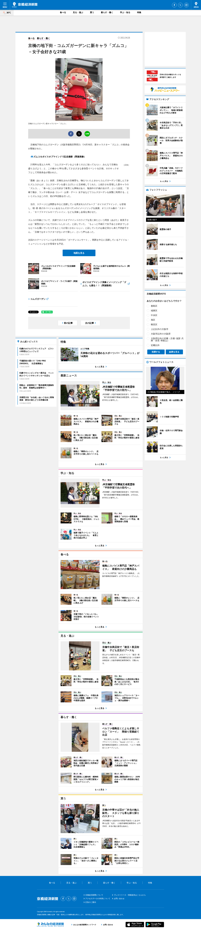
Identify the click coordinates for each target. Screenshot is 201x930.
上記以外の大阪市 (159, 329)
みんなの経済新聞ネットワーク (50, 924)
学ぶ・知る (125, 12)
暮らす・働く (107, 12)
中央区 (154, 315)
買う (92, 12)
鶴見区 (154, 324)
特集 (139, 12)
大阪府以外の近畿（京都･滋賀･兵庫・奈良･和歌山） (167, 339)
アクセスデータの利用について (97, 898)
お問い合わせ (119, 898)
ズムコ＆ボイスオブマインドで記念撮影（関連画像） (60, 156)
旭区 (153, 320)
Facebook (174, 5)
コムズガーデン (38, 299)
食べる (63, 12)
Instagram (186, 5)
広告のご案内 (90, 902)
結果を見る (174, 352)
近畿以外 (155, 345)
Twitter (180, 5)
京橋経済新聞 (24, 5)
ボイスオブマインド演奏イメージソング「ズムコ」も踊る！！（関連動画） (104, 284)
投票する (156, 352)
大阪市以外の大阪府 (161, 333)
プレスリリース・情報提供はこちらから (130, 895)
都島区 (154, 306)
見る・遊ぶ (78, 12)
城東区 (154, 310)
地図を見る (79, 253)
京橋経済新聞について (94, 895)
